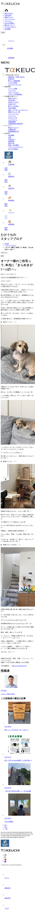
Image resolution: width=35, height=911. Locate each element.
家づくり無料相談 (14, 81)
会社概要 (7, 29)
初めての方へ (8, 13)
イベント (11, 41)
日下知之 (4, 690)
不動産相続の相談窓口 (15, 123)
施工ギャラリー (9, 25)
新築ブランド (8, 17)
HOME (6, 244)
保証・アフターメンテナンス (18, 110)
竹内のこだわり (13, 102)
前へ (5, 827)
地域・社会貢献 (13, 145)
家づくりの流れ (13, 106)
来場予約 (11, 79)
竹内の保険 (12, 108)
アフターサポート (10, 27)
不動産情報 (12, 121)
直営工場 (11, 143)
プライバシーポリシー (15, 147)
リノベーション (9, 19)
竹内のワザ (12, 104)
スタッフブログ (13, 92)
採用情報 (11, 58)
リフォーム (8, 21)
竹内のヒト (12, 139)
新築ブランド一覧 (14, 112)
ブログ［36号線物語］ (15, 94)
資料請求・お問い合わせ (16, 77)
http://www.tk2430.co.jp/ (19, 666)
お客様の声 (12, 129)
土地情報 (10, 48)
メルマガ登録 (12, 83)
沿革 (9, 137)
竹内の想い (8, 15)
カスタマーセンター (15, 84)
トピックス (12, 90)
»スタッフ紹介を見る (8, 694)
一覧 (5, 829)
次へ (5, 825)
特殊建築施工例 (13, 131)
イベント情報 (12, 88)
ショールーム (12, 120)
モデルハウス (12, 118)
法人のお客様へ (9, 23)
